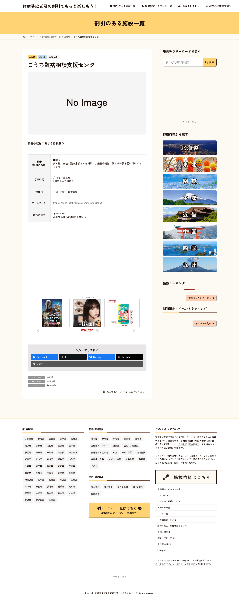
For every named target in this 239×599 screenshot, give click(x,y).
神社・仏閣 (127, 452)
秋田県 (28, 445)
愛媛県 (61, 486)
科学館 (116, 438)
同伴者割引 (138, 486)
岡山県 (63, 479)
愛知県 (61, 466)
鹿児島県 (40, 500)
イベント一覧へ (203, 323)
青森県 (52, 438)
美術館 (94, 438)
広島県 (74, 479)
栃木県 (72, 445)
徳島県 (39, 486)
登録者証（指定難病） (188, 444)
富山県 (39, 459)
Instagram (162, 550)
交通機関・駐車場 (99, 452)
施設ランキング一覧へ (199, 298)
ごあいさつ (162, 495)
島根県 (52, 479)
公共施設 (130, 459)
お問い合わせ (163, 531)
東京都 (61, 452)
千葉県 (50, 452)
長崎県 (50, 493)
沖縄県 (52, 500)
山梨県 (72, 459)
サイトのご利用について (169, 501)
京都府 (39, 472)
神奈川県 (73, 452)
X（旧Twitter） (164, 543)
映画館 (116, 445)
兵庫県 (61, 472)
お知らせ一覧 (163, 507)
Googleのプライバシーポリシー (170, 563)
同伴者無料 (122, 486)
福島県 (50, 445)
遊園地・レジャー (99, 445)
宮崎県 (28, 500)
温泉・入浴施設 (131, 445)
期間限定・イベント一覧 (169, 489)
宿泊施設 (141, 452)
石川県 (50, 459)
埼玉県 (39, 452)
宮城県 (74, 438)
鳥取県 (41, 479)
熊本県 (61, 493)
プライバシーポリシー (167, 537)
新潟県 (28, 459)
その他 (53, 385)
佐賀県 (39, 493)
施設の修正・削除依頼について (172, 525)
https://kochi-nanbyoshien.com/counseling (76, 202)
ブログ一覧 (162, 513)
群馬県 (28, 452)
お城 (115, 452)
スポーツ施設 (114, 459)
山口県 (28, 486)
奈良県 (72, 472)
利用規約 (191, 563)
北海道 (41, 438)
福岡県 (28, 493)
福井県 (61, 459)
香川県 (50, 486)
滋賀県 (28, 472)
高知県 (50, 377)
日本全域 (29, 438)
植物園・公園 (97, 459)
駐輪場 (142, 459)
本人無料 (95, 486)
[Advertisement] (190, 97)
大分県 (72, 493)
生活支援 (51, 381)
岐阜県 (39, 466)
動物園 (138, 438)
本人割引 (108, 486)
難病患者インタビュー (170, 519)
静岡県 (50, 466)
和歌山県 (29, 479)
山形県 (39, 445)
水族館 (127, 438)
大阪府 (50, 472)
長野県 (28, 466)
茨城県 (61, 445)
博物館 (105, 438)
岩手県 (63, 438)
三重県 (72, 466)
